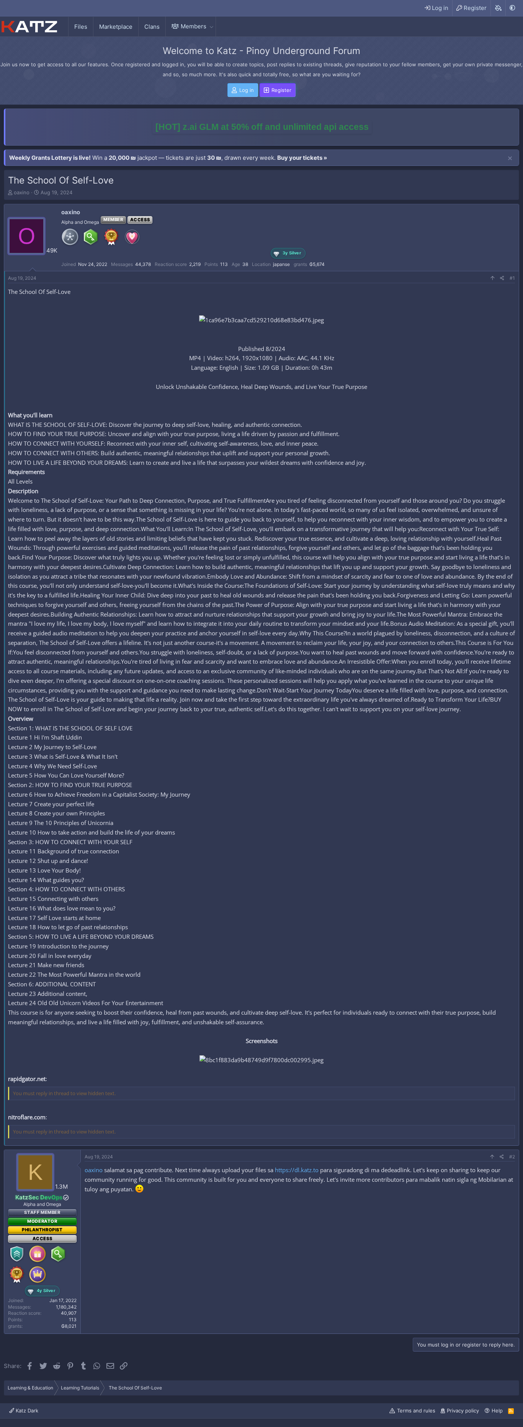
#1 (512, 278)
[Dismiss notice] (510, 159)
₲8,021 (69, 1326)
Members (193, 26)
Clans (152, 26)
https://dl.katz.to (297, 1170)
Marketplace (115, 26)
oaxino (21, 192)
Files (80, 26)
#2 (512, 1157)
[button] (211, 26)
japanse (281, 264)
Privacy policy (463, 1410)
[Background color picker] (497, 8)
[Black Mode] (512, 8)
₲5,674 (317, 264)
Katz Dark (26, 1410)
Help (497, 1410)
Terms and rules (416, 1410)
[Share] (502, 278)
